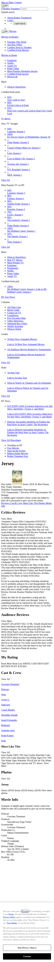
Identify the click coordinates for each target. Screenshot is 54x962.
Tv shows (5, 118)
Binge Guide (13, 310)
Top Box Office (14, 44)
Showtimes (15, 440)
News (12, 297)
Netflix (10, 63)
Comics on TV (14, 312)
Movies (12, 31)
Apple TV (12, 66)
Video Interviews (15, 321)
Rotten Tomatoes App (17, 456)
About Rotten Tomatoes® (19, 17)
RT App (5, 297)
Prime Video (13, 68)
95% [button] (32, 492)
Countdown (12, 315)
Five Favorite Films (16, 318)
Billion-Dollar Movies (17, 453)
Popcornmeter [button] (41, 492)
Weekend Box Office (17, 323)
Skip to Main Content (11, 2)
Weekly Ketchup (15, 326)
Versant (25, 911)
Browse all (12, 76)
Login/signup (19, 23)
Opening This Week (16, 42)
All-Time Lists (14, 307)
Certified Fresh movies (18, 74)
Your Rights (12, 923)
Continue (27, 956)
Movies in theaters (9, 37)
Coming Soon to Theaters (19, 47)
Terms (11, 914)
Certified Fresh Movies (18, 50)
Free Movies (13, 448)
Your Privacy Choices (27, 948)
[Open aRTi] (5, 5)
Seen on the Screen (16, 450)
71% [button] (3, 492)
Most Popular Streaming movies (22, 71)
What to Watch (16, 87)
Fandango (12, 60)
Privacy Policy (9, 917)
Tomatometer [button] (12, 492)
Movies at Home (9, 55)
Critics (10, 20)
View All (5, 180)
